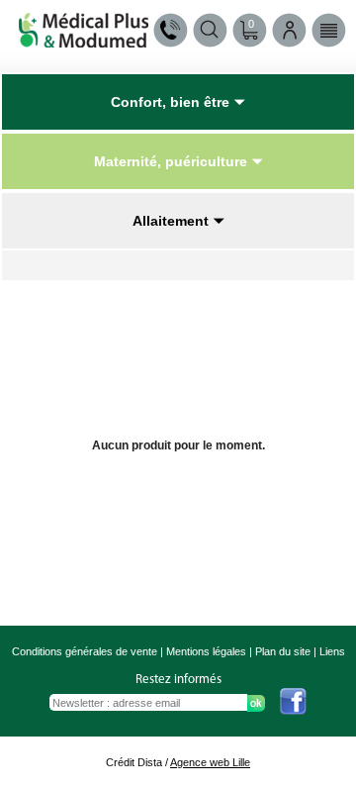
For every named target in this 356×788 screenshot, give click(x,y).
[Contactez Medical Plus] (170, 30)
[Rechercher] (210, 30)
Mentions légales (206, 651)
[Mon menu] (329, 30)
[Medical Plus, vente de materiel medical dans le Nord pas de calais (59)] (83, 42)
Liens (332, 651)
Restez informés (178, 679)
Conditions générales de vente (84, 651)
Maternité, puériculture (170, 161)
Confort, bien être (170, 102)
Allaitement (171, 221)
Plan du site (283, 651)
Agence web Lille (210, 762)
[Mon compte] (289, 30)
